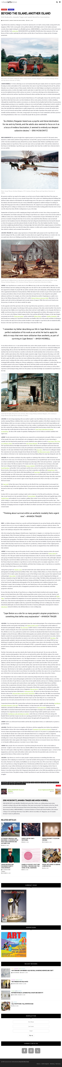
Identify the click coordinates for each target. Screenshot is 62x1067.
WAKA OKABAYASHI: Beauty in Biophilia (16, 791)
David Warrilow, (5, 468)
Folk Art (43, 782)
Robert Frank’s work (32, 625)
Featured (16, 968)
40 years (4, 9)
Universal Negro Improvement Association (23, 693)
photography (5, 784)
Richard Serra (51, 470)
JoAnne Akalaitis (30, 466)
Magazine (11, 9)
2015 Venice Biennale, (31, 443)
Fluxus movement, (19, 316)
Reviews (23, 968)
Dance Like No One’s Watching (28, 839)
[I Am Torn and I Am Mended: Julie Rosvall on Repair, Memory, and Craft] (5, 972)
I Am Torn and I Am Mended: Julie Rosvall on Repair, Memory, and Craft (32, 970)
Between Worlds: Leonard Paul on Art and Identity (27, 993)
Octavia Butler (31, 496)
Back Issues (58, 1063)
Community (18, 782)
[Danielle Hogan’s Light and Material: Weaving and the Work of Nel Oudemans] (31, 855)
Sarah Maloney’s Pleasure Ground (50, 839)
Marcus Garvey (34, 689)
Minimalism (56, 782)
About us (38, 1063)
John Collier (12, 576)
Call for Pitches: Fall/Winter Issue (22, 1004)
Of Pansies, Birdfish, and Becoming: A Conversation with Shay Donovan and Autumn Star (9, 841)
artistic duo (15, 31)
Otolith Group (4, 498)
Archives (4, 782)
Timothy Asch (18, 569)
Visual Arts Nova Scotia (24, 1061)
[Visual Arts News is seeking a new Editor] (51, 855)
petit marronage (42, 707)
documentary (27, 782)
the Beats (53, 638)
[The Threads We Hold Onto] (5, 984)
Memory (49, 782)
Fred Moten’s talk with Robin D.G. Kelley (18, 714)
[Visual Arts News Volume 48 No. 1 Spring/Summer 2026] (13, 906)
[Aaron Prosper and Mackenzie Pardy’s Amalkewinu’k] (10, 855)
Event (12, 968)
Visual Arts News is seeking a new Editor (51, 865)
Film (33, 782)
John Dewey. (4, 607)
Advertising (52, 1063)
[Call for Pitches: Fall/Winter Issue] (5, 1006)
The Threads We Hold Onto (19, 981)
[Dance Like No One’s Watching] (31, 829)
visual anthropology (20, 784)
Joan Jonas (37, 472)
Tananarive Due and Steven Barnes (42, 729)
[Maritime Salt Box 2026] (13, 944)
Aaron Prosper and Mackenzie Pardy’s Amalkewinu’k (7, 866)
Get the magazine (45, 1063)
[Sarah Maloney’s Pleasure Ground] (51, 829)
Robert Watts (37, 316)
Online (20, 968)
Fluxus (37, 782)
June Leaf (5, 484)
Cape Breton (11, 782)
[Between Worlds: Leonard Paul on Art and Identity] (5, 995)
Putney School (52, 553)
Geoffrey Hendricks (52, 316)
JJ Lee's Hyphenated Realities (46, 790)
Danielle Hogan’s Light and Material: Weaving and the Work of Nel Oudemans (31, 866)
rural (12, 784)
